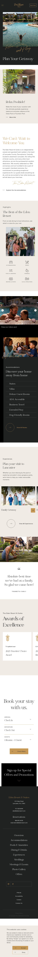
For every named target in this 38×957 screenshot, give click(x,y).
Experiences (19, 855)
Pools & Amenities (19, 845)
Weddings (19, 860)
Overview (19, 835)
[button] (11, 263)
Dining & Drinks (19, 850)
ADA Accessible (17, 399)
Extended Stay (16, 410)
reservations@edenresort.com (19, 823)
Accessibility (19, 896)
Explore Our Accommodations (16, 190)
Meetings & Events (19, 865)
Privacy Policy (19, 913)
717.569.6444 (19, 808)
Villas (12, 389)
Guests (7, 737)
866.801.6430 (19, 820)
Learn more (33, 510)
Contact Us (19, 903)
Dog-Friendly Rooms (19, 415)
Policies (19, 892)
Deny (23, 952)
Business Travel (16, 405)
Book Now (33, 5)
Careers (19, 899)
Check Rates (21, 751)
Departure (9, 727)
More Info (12, 117)
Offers (19, 874)
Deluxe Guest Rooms (19, 394)
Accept (23, 948)
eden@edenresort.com (19, 811)
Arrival (8, 717)
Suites (12, 384)
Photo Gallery (19, 869)
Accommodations (19, 840)
